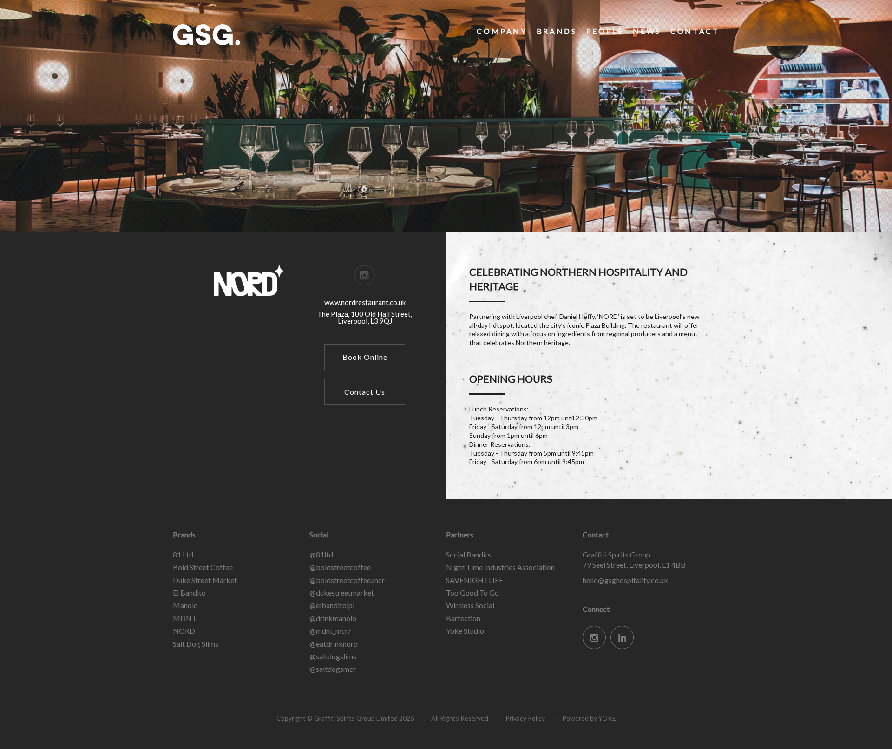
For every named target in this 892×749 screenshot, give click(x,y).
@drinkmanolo (332, 618)
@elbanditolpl (331, 605)
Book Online (364, 356)
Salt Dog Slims (195, 643)
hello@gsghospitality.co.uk (625, 580)
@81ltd (321, 554)
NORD (184, 630)
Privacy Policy (525, 718)
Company (502, 31)
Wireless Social (470, 605)
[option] (446, 116)
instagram (364, 275)
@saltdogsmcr (332, 668)
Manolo (185, 605)
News (647, 31)
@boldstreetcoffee (340, 567)
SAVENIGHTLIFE (474, 580)
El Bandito (189, 592)
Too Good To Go (472, 592)
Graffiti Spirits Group (242, 34)
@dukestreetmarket (341, 592)
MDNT (185, 618)
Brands (557, 31)
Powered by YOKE (589, 718)
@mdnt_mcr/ (330, 630)
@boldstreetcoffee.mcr (347, 580)
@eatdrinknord (333, 643)
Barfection (463, 618)
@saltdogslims (332, 656)
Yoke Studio (465, 630)
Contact (694, 31)
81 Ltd (183, 554)
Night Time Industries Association (500, 567)
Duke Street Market (205, 580)
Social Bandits (468, 554)
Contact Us (364, 391)
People (605, 31)
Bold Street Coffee (203, 567)
